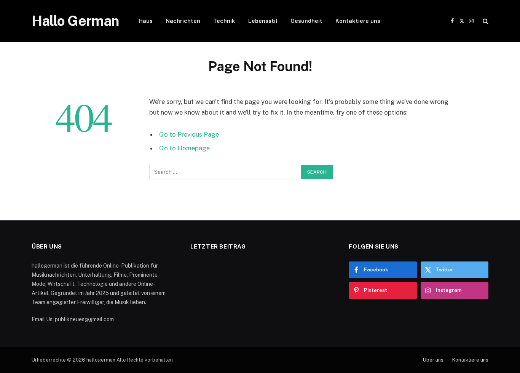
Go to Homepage (184, 148)
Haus (146, 21)
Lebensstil (263, 21)
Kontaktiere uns (357, 21)
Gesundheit (306, 21)
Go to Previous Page (189, 134)
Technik (224, 21)
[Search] (484, 21)
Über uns (433, 360)
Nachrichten (183, 21)
